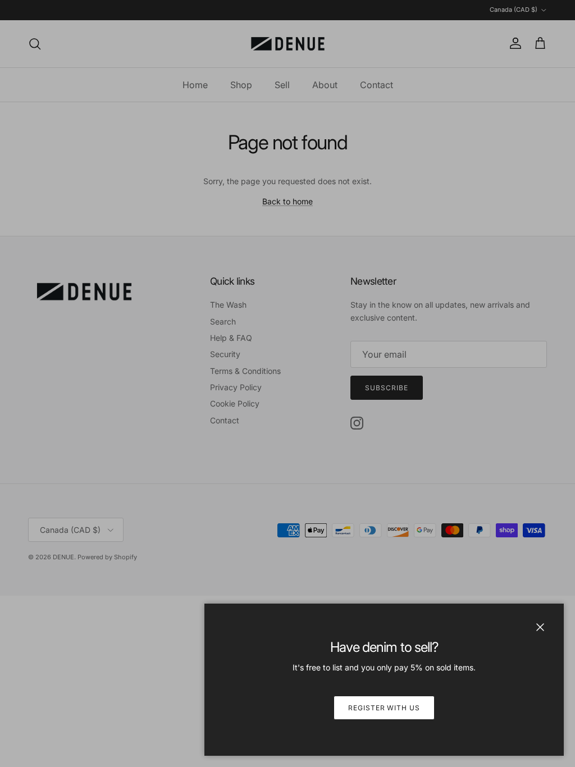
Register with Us (384, 708)
